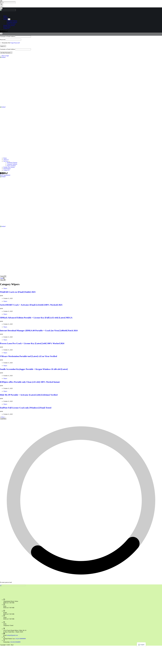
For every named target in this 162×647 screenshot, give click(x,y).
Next (3, 417)
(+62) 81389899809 (20, 638)
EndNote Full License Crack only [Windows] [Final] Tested (25, 408)
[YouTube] (3, 173)
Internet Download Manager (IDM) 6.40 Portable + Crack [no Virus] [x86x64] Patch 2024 (39, 330)
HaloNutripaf (6, 168)
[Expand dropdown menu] (9, 161)
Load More (3, 418)
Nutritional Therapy (12, 162)
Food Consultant (11, 165)
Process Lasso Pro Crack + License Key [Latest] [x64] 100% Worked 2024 (32, 343)
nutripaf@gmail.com (12, 635)
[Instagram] (1, 173)
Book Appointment (5, 175)
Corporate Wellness (12, 164)
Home (5, 158)
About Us (6, 159)
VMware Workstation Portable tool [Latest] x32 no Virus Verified (28, 356)
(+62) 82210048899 (15, 642)
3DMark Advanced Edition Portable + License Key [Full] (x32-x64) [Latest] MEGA (36, 318)
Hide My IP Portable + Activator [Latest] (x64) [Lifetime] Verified (28, 395)
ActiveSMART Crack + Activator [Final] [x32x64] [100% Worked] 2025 (31, 305)
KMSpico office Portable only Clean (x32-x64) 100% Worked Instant (30, 382)
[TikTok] (7, 173)
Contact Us (6, 170)
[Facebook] (5, 173)
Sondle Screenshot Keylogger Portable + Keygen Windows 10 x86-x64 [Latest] (34, 369)
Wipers (5, 288)
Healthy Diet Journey (9, 167)
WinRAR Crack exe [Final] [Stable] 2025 (18, 292)
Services (5, 161)
